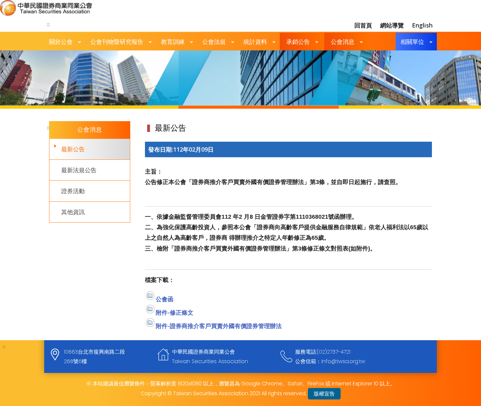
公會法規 (214, 42)
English (422, 25)
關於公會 (61, 42)
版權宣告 (324, 393)
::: (48, 24)
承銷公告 (298, 42)
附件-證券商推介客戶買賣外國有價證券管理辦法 (219, 326)
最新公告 (73, 149)
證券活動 (73, 191)
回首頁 (363, 25)
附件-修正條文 (174, 312)
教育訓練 (173, 42)
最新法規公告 (79, 170)
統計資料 (255, 42)
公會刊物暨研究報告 (116, 42)
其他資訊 (73, 212)
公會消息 (342, 42)
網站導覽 (392, 25)
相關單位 (412, 42)
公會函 (164, 299)
